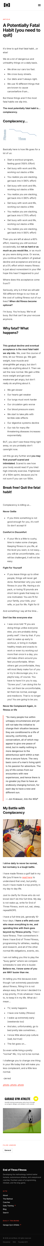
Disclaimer (6, 1242)
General (8, 1150)
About (5, 1195)
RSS (14, 1242)
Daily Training (9, 1206)
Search (6, 1213)
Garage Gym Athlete (12, 1225)
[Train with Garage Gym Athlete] (22, 1114)
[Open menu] (39, 5)
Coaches (6, 1202)
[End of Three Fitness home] (7, 5)
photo (6, 1085)
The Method (8, 1199)
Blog (4, 1209)
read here (27, 877)
